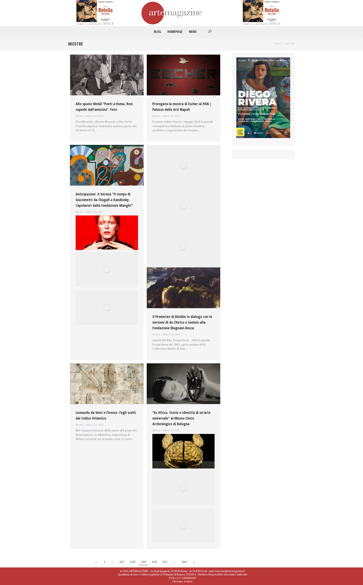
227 (121, 562)
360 (184, 562)
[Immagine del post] (107, 75)
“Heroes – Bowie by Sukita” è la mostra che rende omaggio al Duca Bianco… (103, 216)
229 (143, 562)
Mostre (79, 116)
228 (132, 562)
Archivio (188, 581)
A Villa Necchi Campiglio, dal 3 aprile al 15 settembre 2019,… (179, 435)
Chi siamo (177, 581)
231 (165, 562)
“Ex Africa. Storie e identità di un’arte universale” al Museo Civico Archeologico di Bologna (181, 418)
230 (154, 562)
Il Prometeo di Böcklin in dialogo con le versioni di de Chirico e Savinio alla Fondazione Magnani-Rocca (182, 322)
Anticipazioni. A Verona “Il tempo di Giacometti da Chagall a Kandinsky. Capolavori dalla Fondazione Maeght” (104, 199)
